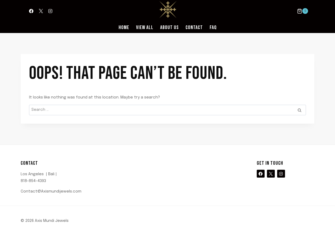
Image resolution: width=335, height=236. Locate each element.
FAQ (213, 27)
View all (144, 27)
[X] (40, 11)
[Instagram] (50, 11)
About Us (169, 27)
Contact (194, 27)
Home (124, 27)
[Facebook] (31, 11)
